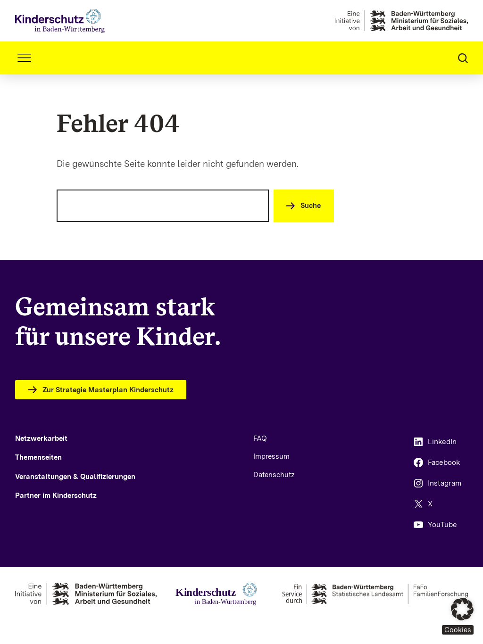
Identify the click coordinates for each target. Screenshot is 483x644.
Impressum (271, 456)
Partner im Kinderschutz (56, 495)
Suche (310, 205)
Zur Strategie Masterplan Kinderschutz (108, 390)
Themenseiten (38, 457)
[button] (458, 616)
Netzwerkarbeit (41, 438)
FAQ (260, 438)
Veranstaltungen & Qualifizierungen (75, 476)
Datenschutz (274, 475)
